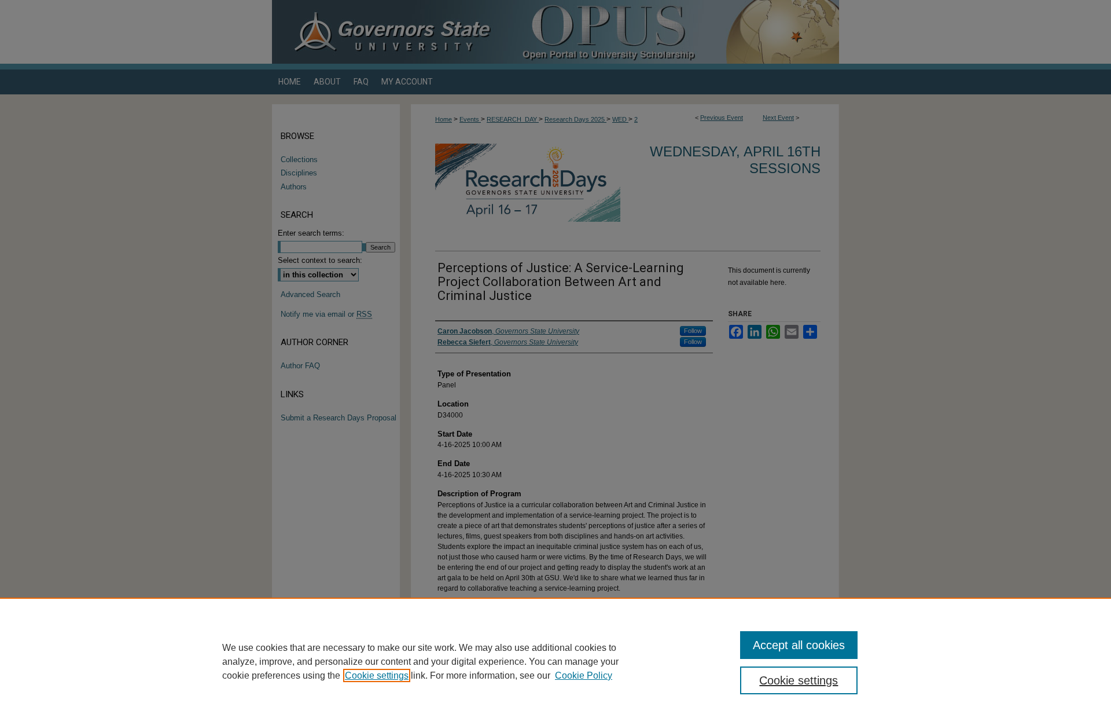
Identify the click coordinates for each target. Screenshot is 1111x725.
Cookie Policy (583, 675)
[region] (555, 661)
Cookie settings (377, 675)
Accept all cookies (799, 645)
